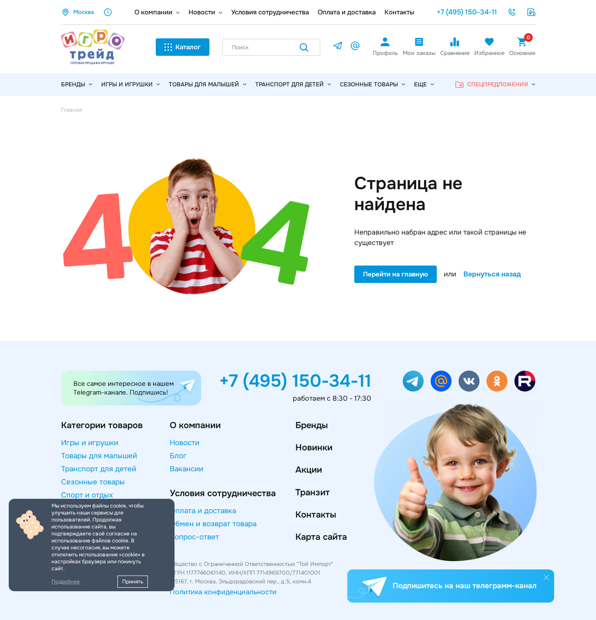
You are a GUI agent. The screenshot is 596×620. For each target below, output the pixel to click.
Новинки (313, 447)
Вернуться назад (492, 274)
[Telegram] (337, 47)
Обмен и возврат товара (213, 523)
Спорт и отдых (87, 495)
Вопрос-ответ (194, 537)
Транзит (312, 492)
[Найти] (304, 49)
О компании (153, 12)
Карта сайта (321, 536)
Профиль (385, 53)
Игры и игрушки (127, 84)
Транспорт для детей (289, 84)
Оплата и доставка (347, 12)
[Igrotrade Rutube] (524, 381)
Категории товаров (102, 425)
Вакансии (186, 469)
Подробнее (65, 581)
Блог (178, 455)
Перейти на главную (395, 274)
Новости (201, 12)
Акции (308, 469)
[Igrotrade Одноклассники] (496, 381)
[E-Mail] (355, 47)
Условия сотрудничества (270, 12)
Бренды (311, 425)
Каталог (188, 47)
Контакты (399, 12)
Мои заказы (419, 53)
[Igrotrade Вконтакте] (469, 381)
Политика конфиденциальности (223, 591)
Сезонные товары (369, 84)
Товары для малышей (204, 84)
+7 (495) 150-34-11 (467, 12)
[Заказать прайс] (531, 12)
